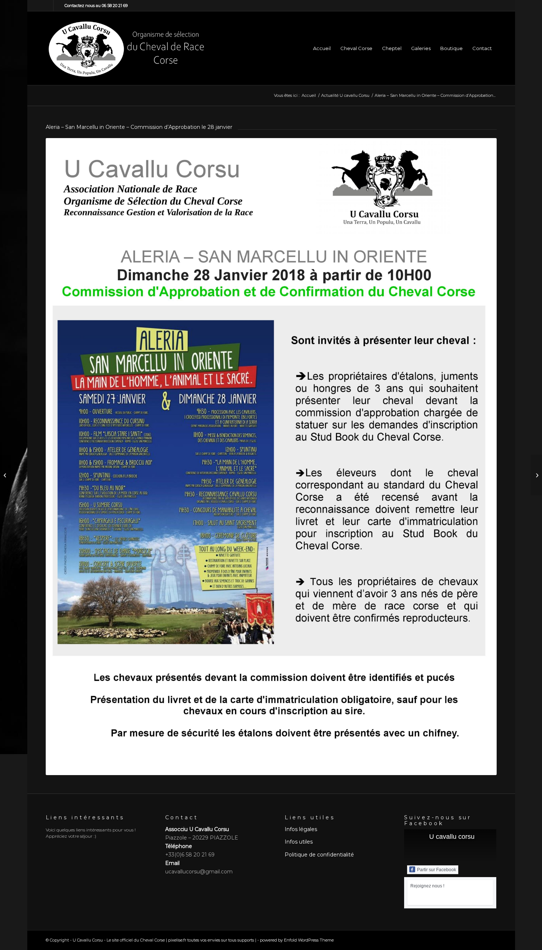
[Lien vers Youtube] (59, 5)
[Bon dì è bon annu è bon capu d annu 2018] (5, 475)
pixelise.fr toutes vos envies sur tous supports (211, 940)
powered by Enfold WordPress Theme (297, 940)
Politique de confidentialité (319, 854)
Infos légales (301, 829)
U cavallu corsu (452, 836)
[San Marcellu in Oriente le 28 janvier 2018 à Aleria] (536, 475)
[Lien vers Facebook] (47, 5)
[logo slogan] (126, 48)
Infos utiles (299, 841)
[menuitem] (322, 48)
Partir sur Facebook (436, 869)
